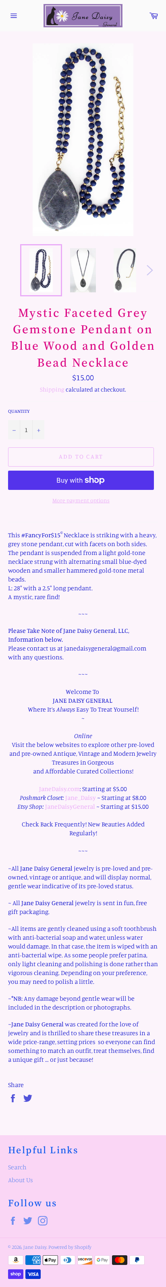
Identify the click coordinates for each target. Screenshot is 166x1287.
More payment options (81, 500)
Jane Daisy (34, 1247)
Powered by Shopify (69, 1247)
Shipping (52, 389)
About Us (20, 1180)
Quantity (19, 411)
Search (17, 1167)
